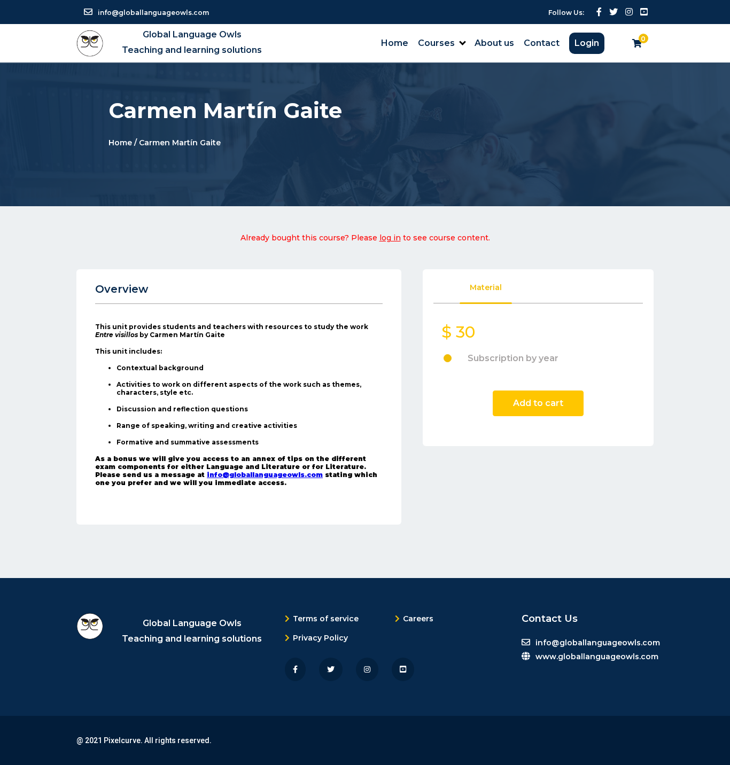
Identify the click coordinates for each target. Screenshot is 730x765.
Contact (542, 43)
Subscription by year (513, 358)
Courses (436, 43)
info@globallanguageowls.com (265, 475)
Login (586, 43)
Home (394, 43)
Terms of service (326, 618)
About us (494, 43)
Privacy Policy (320, 638)
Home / (123, 142)
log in (390, 238)
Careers (418, 618)
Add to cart (538, 403)
